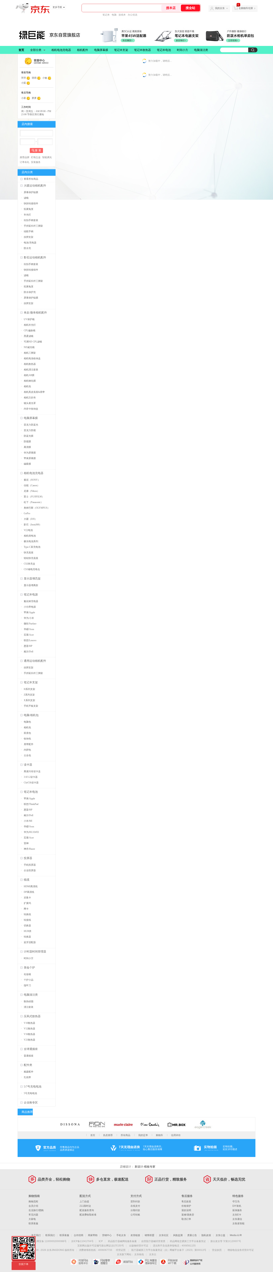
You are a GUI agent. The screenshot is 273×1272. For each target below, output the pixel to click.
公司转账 (135, 1214)
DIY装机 (236, 1206)
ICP (101, 1241)
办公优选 (132, 14)
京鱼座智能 (238, 1223)
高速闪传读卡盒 (32, 771)
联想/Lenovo (30, 640)
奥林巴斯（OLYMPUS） (37, 507)
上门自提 (84, 1201)
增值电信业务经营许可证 (240, 1250)
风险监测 (178, 1235)
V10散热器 (29, 1023)
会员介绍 (33, 1206)
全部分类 (35, 50)
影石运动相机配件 (35, 257)
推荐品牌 (24, 157)
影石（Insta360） (33, 524)
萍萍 (23, 77)
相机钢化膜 (30, 380)
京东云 (152, 1254)
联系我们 (50, 1235)
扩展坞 (27, 903)
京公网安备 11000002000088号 (49, 1241)
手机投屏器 (30, 864)
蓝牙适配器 (30, 942)
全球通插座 (31, 1049)
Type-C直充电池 (32, 547)
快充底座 (28, 552)
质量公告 (192, 1235)
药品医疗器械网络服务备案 (122, 1241)
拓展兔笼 (28, 209)
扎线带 (27, 1077)
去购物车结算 (246, 8)
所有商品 (125, 1135)
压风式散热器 (32, 1016)
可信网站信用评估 (80, 1262)
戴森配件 (28, 1071)
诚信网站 (125, 1262)
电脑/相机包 (31, 715)
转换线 (27, 914)
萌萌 (34, 77)
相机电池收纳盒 (32, 358)
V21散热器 (29, 1039)
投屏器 (28, 858)
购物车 (159, 1135)
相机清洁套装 (31, 369)
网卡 (26, 908)
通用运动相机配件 (35, 660)
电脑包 (27, 721)
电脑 (114, 14)
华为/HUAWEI (31, 832)
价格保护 (186, 1206)
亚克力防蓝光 (31, 424)
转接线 (27, 920)
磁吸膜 (27, 463)
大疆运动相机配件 (35, 185)
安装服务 (36, 162)
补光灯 (27, 214)
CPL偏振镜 (29, 330)
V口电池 (28, 530)
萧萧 (34, 98)
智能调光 (47, 157)
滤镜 (26, 197)
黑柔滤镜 (28, 336)
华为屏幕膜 (30, 452)
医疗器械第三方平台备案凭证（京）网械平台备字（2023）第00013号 (168, 1250)
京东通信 (237, 1219)
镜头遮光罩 (30, 403)
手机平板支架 (31, 705)
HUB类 (27, 931)
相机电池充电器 (61, 50)
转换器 (27, 936)
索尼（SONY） (32, 479)
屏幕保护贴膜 (31, 192)
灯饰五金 (36, 157)
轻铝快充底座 (31, 558)
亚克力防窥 (30, 430)
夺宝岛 (236, 1201)
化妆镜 (27, 974)
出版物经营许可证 (138, 1245)
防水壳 (27, 248)
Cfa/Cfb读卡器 (31, 782)
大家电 (32, 1219)
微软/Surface (30, 623)
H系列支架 (29, 689)
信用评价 (176, 1135)
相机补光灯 (30, 324)
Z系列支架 (29, 694)
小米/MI (28, 821)
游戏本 (122, 14)
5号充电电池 (30, 1093)
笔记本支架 (121, 50)
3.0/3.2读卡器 (31, 777)
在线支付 (135, 1206)
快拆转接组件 (31, 203)
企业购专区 (31, 1102)
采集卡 (27, 897)
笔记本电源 (31, 594)
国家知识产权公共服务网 (192, 1262)
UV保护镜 (29, 319)
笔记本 (106, 14)
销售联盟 (149, 1235)
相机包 (27, 386)
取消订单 (186, 1219)
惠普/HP (28, 646)
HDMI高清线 (31, 886)
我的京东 (220, 8)
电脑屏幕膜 (101, 50)
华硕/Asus (29, 629)
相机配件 (82, 50)
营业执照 (217, 1250)
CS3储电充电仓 (32, 569)
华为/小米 (29, 618)
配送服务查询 (87, 1210)
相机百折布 (30, 397)
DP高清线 (29, 892)
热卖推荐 (108, 1135)
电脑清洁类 (201, 50)
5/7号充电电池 (32, 1086)
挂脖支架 (28, 237)
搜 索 (38, 150)
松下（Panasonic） (33, 502)
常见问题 (33, 1214)
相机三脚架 (30, 352)
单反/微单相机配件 (35, 312)
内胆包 (27, 749)
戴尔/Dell (28, 651)
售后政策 (186, 1201)
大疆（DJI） (30, 519)
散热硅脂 (28, 1001)
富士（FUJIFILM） (34, 496)
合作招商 (78, 1235)
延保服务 (237, 1210)
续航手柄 (28, 231)
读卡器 (28, 764)
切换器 (27, 925)
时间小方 (182, 50)
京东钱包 (139, 1254)
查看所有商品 (31, 179)
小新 (23, 98)
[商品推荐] (57, 1111)
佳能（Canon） (32, 485)
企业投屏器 (30, 870)
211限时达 (85, 1206)
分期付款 (135, 1210)
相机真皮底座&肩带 (34, 392)
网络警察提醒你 (103, 1262)
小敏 (44, 77)
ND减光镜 (29, 347)
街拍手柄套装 (31, 220)
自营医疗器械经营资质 (153, 1241)
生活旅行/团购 (36, 1210)
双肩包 (27, 733)
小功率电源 (30, 606)
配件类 (28, 1065)
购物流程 (33, 1201)
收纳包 (27, 738)
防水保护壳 (30, 292)
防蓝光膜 (28, 436)
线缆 (26, 879)
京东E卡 (236, 1214)
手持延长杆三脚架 (33, 225)
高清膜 (27, 447)
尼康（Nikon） (31, 491)
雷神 (26, 843)
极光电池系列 (31, 541)
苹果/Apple (29, 612)
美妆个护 (29, 967)
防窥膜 (27, 441)
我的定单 (143, 1135)
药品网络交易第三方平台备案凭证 (188, 1241)
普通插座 (28, 1055)
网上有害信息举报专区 (147, 1262)
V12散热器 (29, 1028)
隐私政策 (206, 1235)
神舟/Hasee (29, 848)
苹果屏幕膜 (30, 458)
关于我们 (36, 1235)
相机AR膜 (29, 375)
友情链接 (135, 1235)
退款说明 (186, 1210)
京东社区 (163, 1235)
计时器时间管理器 (35, 951)
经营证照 (121, 1250)
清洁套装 (28, 1007)
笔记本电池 (164, 50)
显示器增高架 (32, 578)
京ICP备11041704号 (82, 1241)
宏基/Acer (29, 634)
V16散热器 (29, 1034)
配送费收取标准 (88, 1214)
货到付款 (135, 1201)
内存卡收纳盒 (31, 408)
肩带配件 (28, 744)
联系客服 (33, 1223)
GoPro (27, 513)
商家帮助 (93, 1235)
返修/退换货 (187, 1214)
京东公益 (220, 1235)
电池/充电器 (30, 242)
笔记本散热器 (142, 50)
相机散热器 (30, 364)
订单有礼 (24, 162)
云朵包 (27, 755)
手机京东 (121, 1235)
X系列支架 (29, 700)
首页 (21, 50)
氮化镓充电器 (31, 601)
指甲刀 (27, 985)
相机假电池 (30, 535)
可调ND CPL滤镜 (33, 341)
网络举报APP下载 (170, 1262)
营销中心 (107, 1235)
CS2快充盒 (29, 563)
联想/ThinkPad (31, 804)
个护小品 (28, 979)
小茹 (23, 82)
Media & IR (236, 1235)
